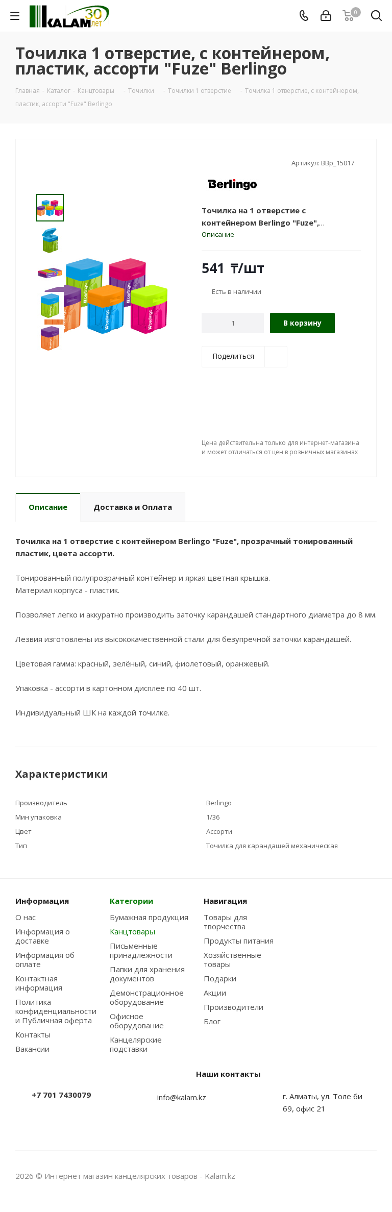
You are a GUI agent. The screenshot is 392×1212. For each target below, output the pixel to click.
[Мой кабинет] (326, 16)
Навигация (225, 901)
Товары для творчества (225, 921)
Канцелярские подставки (136, 1044)
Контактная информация (38, 983)
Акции (215, 992)
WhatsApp (369, 1176)
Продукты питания (239, 940)
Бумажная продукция (149, 917)
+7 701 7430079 (61, 1095)
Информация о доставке (42, 936)
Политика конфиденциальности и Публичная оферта (55, 1011)
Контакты (33, 1034)
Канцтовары (132, 931)
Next (50, 361)
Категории (131, 901)
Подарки (220, 978)
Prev (50, 185)
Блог (212, 1021)
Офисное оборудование (137, 1020)
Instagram (343, 1176)
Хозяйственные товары (232, 959)
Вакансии (32, 1049)
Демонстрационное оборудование (147, 997)
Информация (42, 901)
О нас (25, 917)
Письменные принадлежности (141, 950)
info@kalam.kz (181, 1097)
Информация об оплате (45, 959)
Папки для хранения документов (147, 973)
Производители (233, 1007)
